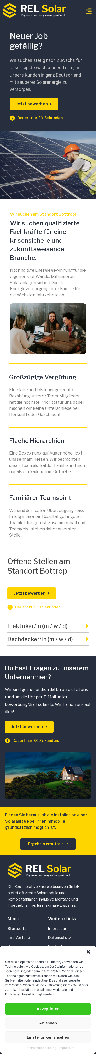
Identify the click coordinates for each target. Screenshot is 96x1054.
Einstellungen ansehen (48, 1037)
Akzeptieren (48, 1009)
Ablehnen (48, 1023)
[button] (88, 952)
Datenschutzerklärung (40, 1048)
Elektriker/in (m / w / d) (37, 626)
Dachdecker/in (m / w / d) (40, 639)
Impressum (66, 1048)
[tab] (48, 626)
